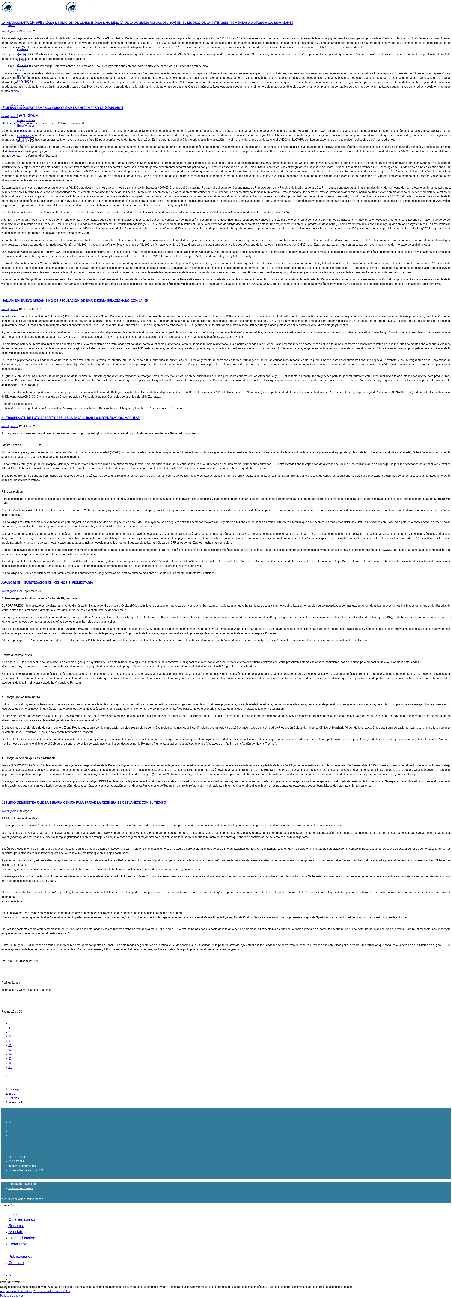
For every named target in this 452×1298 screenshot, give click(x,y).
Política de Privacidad (22, 1183)
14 (10, 1054)
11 (9, 1040)
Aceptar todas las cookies (16, 1291)
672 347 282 (16, 1161)
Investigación (9, 31)
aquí (36, 960)
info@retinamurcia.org (22, 1165)
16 (10, 1062)
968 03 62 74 (16, 1157)
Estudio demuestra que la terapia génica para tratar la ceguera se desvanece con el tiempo (83, 802)
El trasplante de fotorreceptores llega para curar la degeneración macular (70, 417)
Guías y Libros (26, 120)
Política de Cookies (20, 1188)
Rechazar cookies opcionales (51, 1291)
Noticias (13, 90)
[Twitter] (9, 1122)
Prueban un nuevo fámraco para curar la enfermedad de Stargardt (62, 107)
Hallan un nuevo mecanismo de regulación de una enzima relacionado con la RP (74, 300)
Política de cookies (12, 1295)
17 (10, 1067)
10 (10, 1036)
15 (10, 1058)
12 (10, 1045)
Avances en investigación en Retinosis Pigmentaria (47, 582)
